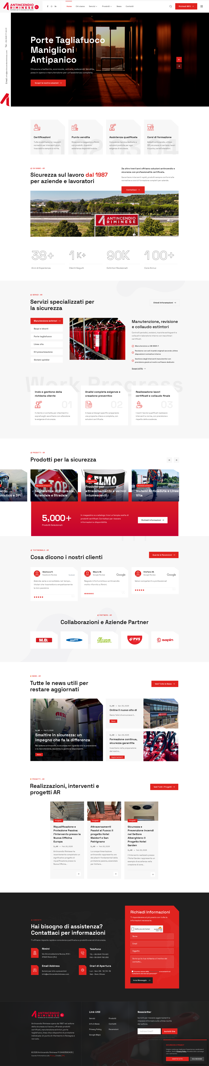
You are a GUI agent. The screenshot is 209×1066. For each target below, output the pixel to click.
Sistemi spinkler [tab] (42, 359)
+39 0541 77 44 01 (6, 35)
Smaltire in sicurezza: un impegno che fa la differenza (62, 737)
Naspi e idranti (46, 495)
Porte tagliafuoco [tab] (43, 336)
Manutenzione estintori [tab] (45, 320)
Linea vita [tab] (39, 344)
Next (176, 460)
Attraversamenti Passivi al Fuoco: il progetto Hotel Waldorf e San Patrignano (102, 834)
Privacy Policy (154, 971)
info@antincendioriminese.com (6, 63)
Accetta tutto (177, 1059)
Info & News (94, 1024)
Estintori (92, 495)
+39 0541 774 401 (100, 954)
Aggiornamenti (117, 757)
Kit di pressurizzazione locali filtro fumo (154, 493)
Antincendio (40, 490)
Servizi (92, 6)
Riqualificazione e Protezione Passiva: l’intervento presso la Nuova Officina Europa (67, 834)
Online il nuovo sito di (123, 710)
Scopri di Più (137, 368)
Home (69, 6)
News (119, 6)
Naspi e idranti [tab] (41, 328)
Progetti (58, 821)
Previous (169, 460)
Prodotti (106, 6)
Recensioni (113, 1029)
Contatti (130, 6)
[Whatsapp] (51, 6)
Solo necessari (197, 1059)
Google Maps (95, 1035)
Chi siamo (80, 6)
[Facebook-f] (48, 6)
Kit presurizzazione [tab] (43, 352)
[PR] (63, 1056)
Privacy (52, 1056)
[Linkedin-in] (55, 6)
